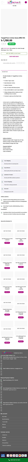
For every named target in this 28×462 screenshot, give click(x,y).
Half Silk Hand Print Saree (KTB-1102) (21, 313)
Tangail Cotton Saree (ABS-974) (7, 263)
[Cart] (26, 2)
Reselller (4, 437)
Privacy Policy (5, 443)
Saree (12, 81)
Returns (4, 424)
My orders (4, 416)
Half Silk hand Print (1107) (7, 238)
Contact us (4, 435)
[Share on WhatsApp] (17, 63)
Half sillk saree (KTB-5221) (21, 262)
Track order (4, 422)
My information (5, 419)
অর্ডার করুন (11, 44)
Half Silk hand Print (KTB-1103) (21, 287)
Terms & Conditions (6, 445)
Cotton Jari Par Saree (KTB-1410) (7, 287)
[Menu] (2, 2)
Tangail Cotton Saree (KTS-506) (7, 310)
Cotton (13, 83)
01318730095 (6, 48)
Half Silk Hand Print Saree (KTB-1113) (7, 338)
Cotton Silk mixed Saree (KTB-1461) (21, 337)
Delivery (4, 427)
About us (4, 440)
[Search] (5, 2)
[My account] (22, 2)
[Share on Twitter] (20, 63)
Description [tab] (5, 71)
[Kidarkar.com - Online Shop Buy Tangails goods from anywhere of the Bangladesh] (14, 2)
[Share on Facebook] (19, 63)
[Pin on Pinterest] (24, 63)
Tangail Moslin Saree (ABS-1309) (20, 239)
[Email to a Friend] (22, 63)
